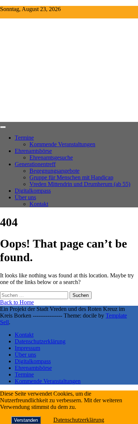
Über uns (25, 197)
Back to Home (17, 302)
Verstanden (26, 420)
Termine (24, 137)
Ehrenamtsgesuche (51, 157)
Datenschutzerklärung (40, 341)
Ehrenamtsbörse (33, 151)
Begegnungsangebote (54, 171)
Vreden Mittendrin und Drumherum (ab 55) (79, 184)
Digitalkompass (33, 191)
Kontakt (38, 204)
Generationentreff (35, 164)
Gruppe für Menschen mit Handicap (71, 177)
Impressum (27, 348)
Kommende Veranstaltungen (62, 144)
